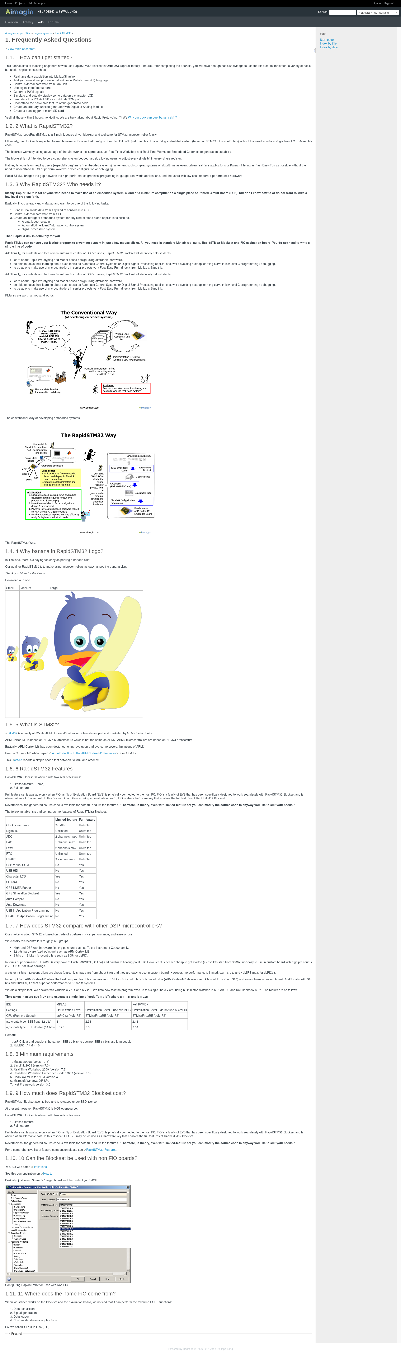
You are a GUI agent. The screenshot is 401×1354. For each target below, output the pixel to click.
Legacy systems (43, 33)
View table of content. (22, 49)
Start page (327, 39)
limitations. (41, 1167)
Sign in (377, 3)
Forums (53, 22)
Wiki (41, 22)
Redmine (188, 1349)
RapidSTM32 (63, 33)
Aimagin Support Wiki (17, 33)
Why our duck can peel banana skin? (152, 117)
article (18, 760)
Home (8, 3)
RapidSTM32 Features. (101, 1149)
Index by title (328, 43)
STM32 (12, 733)
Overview (11, 22)
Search (322, 12)
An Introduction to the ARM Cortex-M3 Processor (84, 753)
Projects (20, 3)
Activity (28, 22)
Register (389, 3)
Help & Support (37, 3)
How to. (48, 1173)
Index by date (329, 47)
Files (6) (16, 1333)
